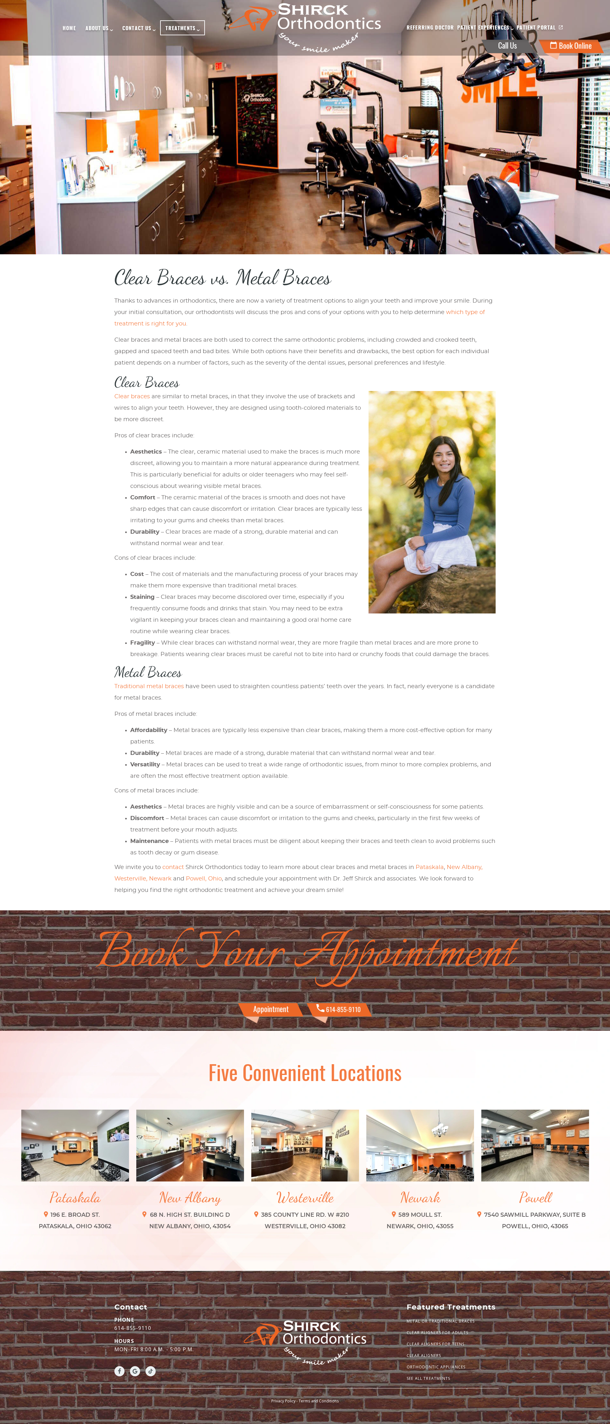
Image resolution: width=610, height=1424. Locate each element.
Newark (160, 879)
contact (173, 867)
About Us (97, 28)
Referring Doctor (430, 28)
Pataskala (430, 867)
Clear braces (133, 397)
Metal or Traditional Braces (441, 1321)
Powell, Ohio (204, 879)
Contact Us (137, 28)
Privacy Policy (283, 1401)
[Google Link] (135, 1371)
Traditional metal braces (150, 686)
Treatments (180, 28)
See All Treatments (429, 1378)
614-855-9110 (132, 1328)
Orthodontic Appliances (436, 1367)
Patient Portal (536, 28)
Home (69, 28)
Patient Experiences (483, 28)
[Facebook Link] (119, 1371)
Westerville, (130, 879)
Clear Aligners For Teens (435, 1344)
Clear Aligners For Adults (438, 1332)
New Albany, (465, 867)
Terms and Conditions (319, 1401)
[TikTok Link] (151, 1371)
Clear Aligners (424, 1355)
